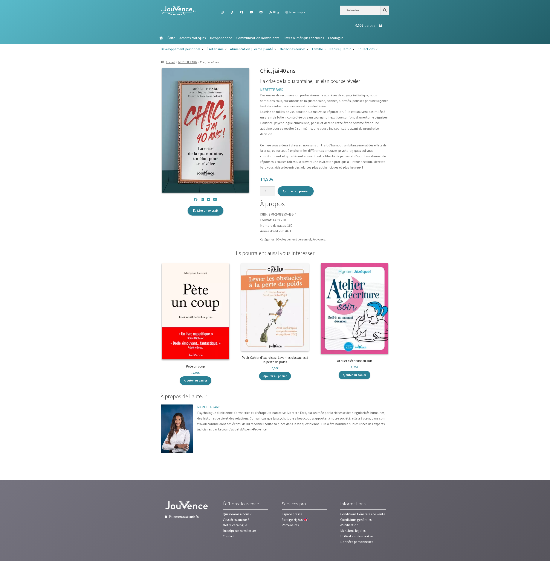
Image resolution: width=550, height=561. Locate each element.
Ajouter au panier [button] (195, 380)
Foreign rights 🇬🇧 (295, 519)
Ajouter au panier (296, 191)
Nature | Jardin (340, 49)
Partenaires (290, 525)
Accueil (170, 62)
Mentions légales (353, 530)
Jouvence (318, 239)
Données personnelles (356, 542)
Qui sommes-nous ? (237, 514)
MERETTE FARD (187, 62)
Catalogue (335, 38)
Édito (171, 38)
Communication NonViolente (258, 38)
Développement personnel (180, 49)
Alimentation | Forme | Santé (251, 49)
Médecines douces (293, 49)
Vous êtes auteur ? (236, 519)
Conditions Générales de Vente (362, 514)
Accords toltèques (192, 38)
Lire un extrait (207, 210)
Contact (229, 536)
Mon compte (297, 12)
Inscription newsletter (239, 530)
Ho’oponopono (221, 38)
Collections (366, 49)
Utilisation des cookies (357, 536)
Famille (317, 49)
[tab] (183, 396)
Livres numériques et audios (304, 38)
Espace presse (292, 514)
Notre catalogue (235, 525)
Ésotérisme (215, 49)
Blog (276, 12)
